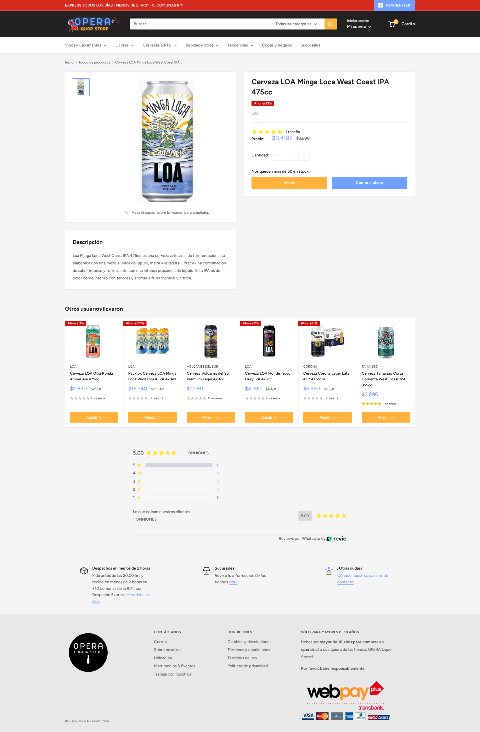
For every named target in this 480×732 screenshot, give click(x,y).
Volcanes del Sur (202, 366)
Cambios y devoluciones (249, 641)
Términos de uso (242, 658)
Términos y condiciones (249, 649)
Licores (122, 45)
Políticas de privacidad (248, 666)
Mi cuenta (357, 26)
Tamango (370, 366)
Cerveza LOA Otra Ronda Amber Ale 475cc (91, 376)
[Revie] (336, 539)
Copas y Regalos (277, 45)
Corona (310, 366)
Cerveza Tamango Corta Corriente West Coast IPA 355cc (384, 379)
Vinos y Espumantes (83, 45)
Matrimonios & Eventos (174, 666)
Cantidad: (260, 155)
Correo (160, 641)
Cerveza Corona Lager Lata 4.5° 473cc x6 (326, 376)
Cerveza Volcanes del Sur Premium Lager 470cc (208, 376)
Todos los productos (94, 62)
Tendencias (238, 45)
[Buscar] (330, 23)
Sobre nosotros (167, 649)
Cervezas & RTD (157, 45)
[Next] (415, 372)
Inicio (69, 62)
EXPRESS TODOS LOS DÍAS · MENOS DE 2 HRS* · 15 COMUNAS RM (124, 5)
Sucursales (310, 45)
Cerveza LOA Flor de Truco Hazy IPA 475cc (267, 376)
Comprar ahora (369, 182)
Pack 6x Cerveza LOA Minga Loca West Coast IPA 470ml (152, 376)
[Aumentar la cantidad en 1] (304, 155)
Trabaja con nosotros (172, 674)
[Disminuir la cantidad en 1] (277, 155)
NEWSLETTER (398, 5)
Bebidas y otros (199, 45)
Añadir (289, 182)
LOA (255, 113)
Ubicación (163, 658)
